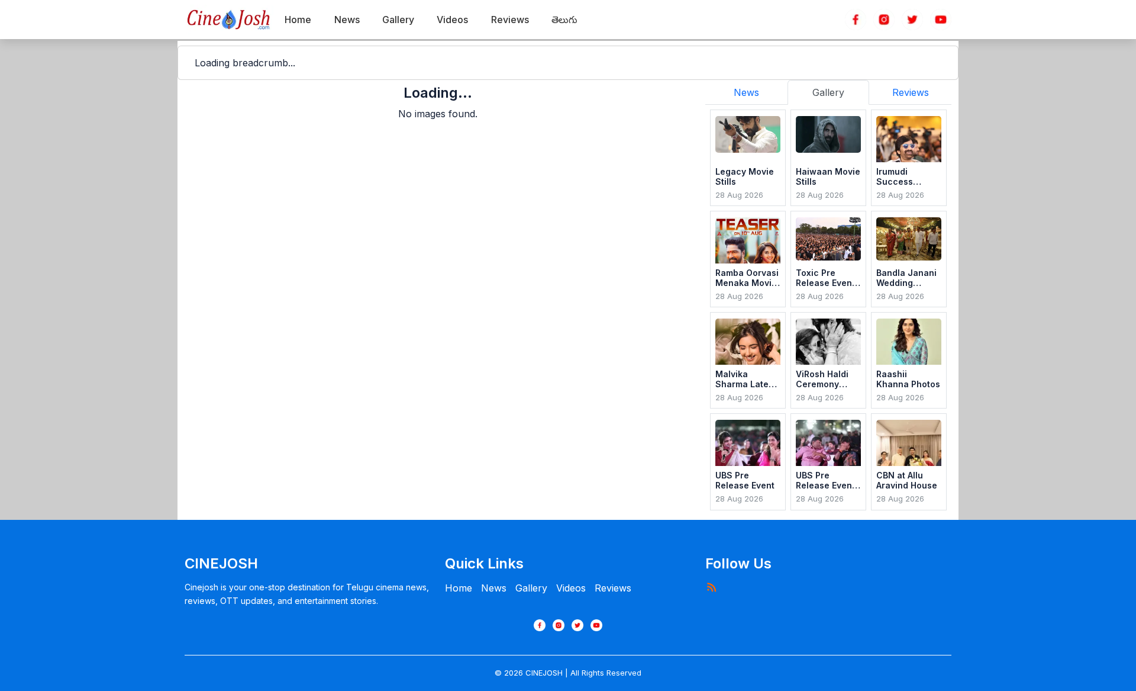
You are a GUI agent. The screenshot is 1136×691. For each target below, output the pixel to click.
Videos (571, 588)
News (493, 588)
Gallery (531, 588)
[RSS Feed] (711, 587)
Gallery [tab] (828, 92)
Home (458, 588)
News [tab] (746, 92)
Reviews (613, 588)
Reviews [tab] (910, 92)
